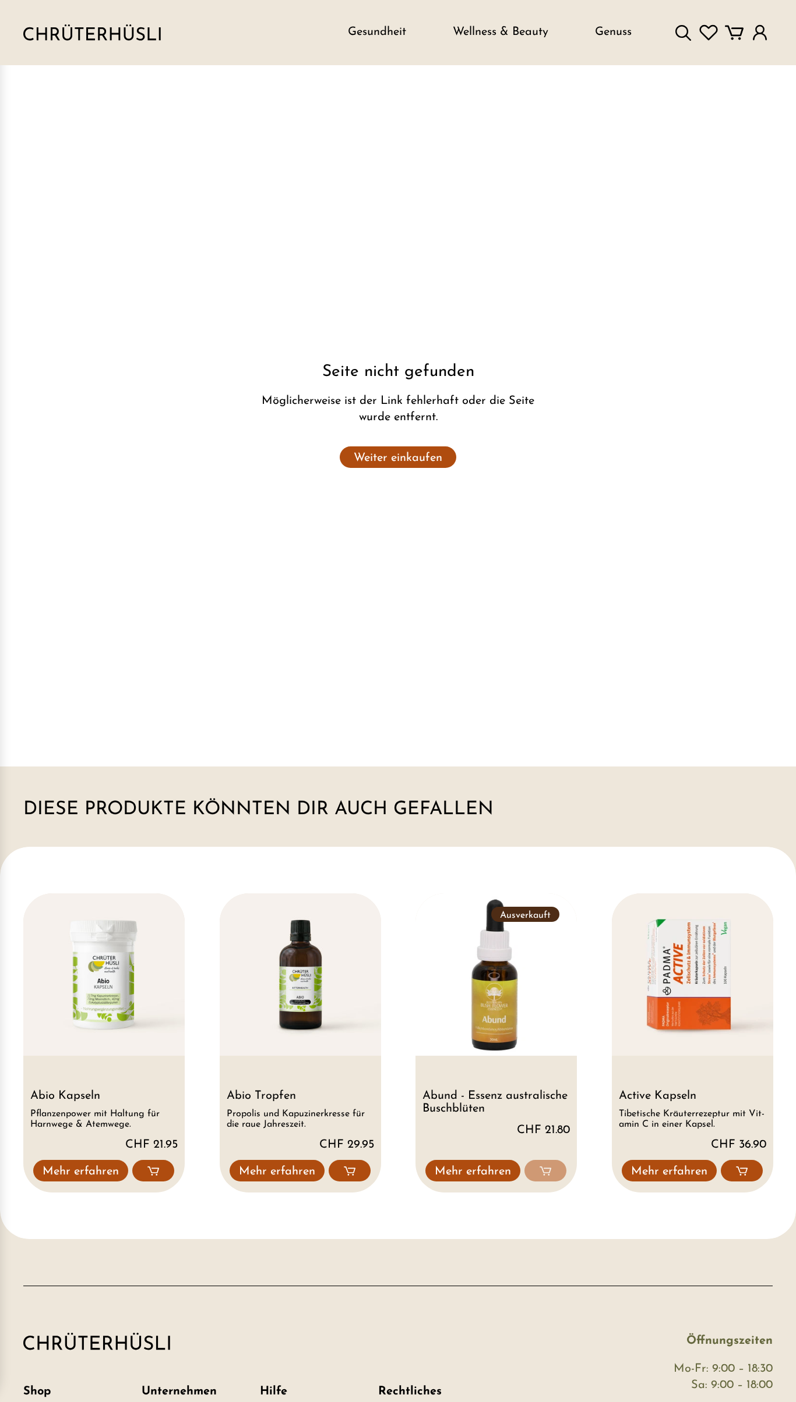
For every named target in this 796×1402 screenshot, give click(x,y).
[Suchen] (683, 32)
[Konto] (760, 32)
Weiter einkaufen (398, 458)
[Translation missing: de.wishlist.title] (708, 32)
